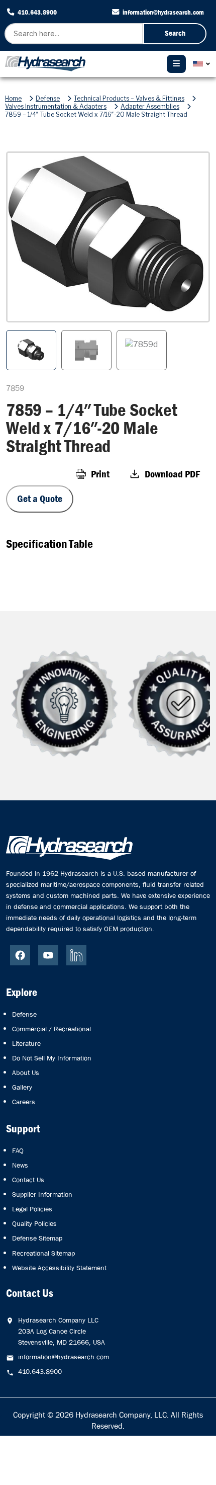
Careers (23, 1101)
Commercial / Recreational (51, 1028)
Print (100, 474)
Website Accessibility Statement (59, 1267)
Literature (26, 1043)
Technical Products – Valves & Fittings (129, 98)
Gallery (22, 1087)
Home (13, 98)
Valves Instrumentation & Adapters (55, 106)
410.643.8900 (37, 12)
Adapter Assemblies (150, 106)
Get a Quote (39, 498)
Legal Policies (32, 1208)
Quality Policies (34, 1223)
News (20, 1165)
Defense (48, 98)
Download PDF (172, 474)
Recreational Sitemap (43, 1253)
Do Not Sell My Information (51, 1057)
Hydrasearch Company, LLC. (122, 1415)
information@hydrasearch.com (163, 12)
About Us (25, 1072)
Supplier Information (42, 1194)
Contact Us (28, 1179)
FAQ (18, 1150)
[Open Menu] (176, 64)
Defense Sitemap (37, 1238)
